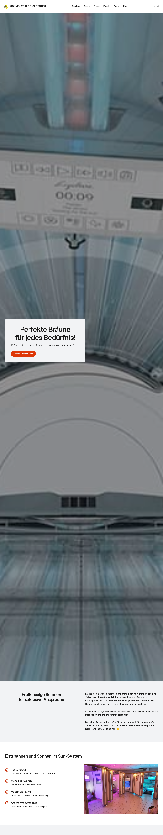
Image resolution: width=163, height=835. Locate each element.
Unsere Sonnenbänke (23, 353)
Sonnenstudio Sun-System (28, 6)
